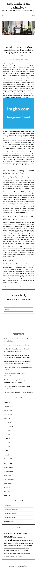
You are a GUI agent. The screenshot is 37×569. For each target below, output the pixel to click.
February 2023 (8, 427)
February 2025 (8, 406)
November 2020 (8, 471)
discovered (22, 537)
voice (17, 556)
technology (13, 553)
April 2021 (7, 451)
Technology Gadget (10, 517)
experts (20, 540)
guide (31, 543)
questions (30, 545)
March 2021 (7, 455)
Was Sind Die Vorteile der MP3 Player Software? (18, 392)
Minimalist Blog (13, 566)
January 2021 (8, 463)
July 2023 (7, 418)
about (6, 286)
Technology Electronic (10, 513)
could (19, 286)
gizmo (20, 543)
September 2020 (9, 479)
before (11, 533)
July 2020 (7, 487)
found (9, 543)
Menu (33, 15)
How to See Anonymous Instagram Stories (16, 345)
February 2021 (8, 459)
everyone (15, 540)
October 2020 (8, 475)
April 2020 (7, 495)
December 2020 (8, 467)
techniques (6, 553)
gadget (13, 543)
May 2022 (7, 435)
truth (22, 553)
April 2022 (7, 439)
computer (8, 536)
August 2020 (8, 483)
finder (6, 543)
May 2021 (7, 447)
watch (21, 556)
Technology (7, 505)
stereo (25, 550)
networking (20, 545)
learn (15, 545)
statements (19, 550)
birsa (13, 286)
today (19, 553)
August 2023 (8, 414)
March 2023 (7, 423)
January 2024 (8, 410)
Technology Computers (11, 509)
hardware (7, 545)
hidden (12, 545)
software (14, 550)
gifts (16, 543)
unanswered (27, 553)
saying (16, 548)
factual (31, 540)
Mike (27, 59)
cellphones (23, 533)
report (6, 548)
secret (19, 548)
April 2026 (7, 402)
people (25, 545)
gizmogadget (26, 543)
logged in (16, 299)
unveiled (12, 556)
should (23, 548)
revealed (11, 548)
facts (28, 540)
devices (16, 537)
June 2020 (7, 491)
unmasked (7, 556)
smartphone (7, 550)
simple (27, 548)
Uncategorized (8, 521)
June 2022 (7, 431)
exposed (24, 540)
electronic (28, 286)
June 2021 (7, 443)
